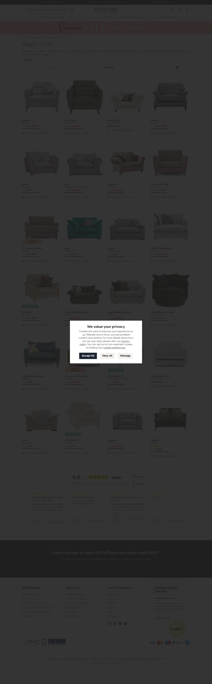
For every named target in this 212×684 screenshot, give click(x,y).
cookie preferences (114, 348)
